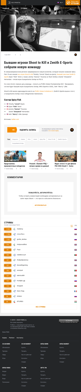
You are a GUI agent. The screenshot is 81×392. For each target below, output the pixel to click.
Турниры (4, 351)
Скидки (23, 362)
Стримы (24, 8)
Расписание (5, 382)
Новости (15, 8)
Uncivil (35, 139)
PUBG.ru (12, 325)
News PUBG (5, 332)
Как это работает (26, 354)
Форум (4, 371)
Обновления (6, 347)
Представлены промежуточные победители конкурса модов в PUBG (14, 165)
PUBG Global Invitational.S (44, 91)
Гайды (4, 354)
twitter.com (15, 119)
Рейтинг (12, 338)
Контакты (20, 338)
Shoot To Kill (51, 139)
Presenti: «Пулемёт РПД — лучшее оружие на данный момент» (39, 165)
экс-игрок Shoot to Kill (25, 74)
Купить (23, 347)
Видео (4, 375)
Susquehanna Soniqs (18, 143)
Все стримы (40, 307)
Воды (3, 378)
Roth (29, 139)
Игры (3, 358)
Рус (76, 225)
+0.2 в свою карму (53, 130)
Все (72, 225)
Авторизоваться (40, 205)
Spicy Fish (42, 139)
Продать (23, 351)
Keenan (23, 139)
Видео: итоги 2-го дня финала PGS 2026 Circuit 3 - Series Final (65, 165)
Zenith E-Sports (62, 139)
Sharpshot (15, 139)
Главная (6, 8)
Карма (4, 338)
